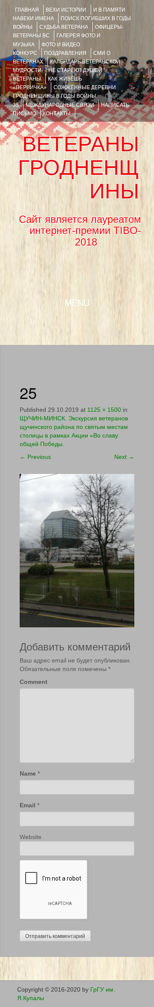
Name (28, 773)
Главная (27, 10)
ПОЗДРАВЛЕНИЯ (65, 53)
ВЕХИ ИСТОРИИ (66, 10)
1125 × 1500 (104, 409)
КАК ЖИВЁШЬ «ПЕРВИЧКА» (47, 83)
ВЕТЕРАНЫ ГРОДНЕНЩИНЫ (78, 168)
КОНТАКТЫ (57, 114)
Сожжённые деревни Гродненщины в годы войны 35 (64, 96)
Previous (35, 456)
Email (28, 805)
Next (124, 456)
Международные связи (60, 105)
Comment (33, 681)
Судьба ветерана (63, 27)
